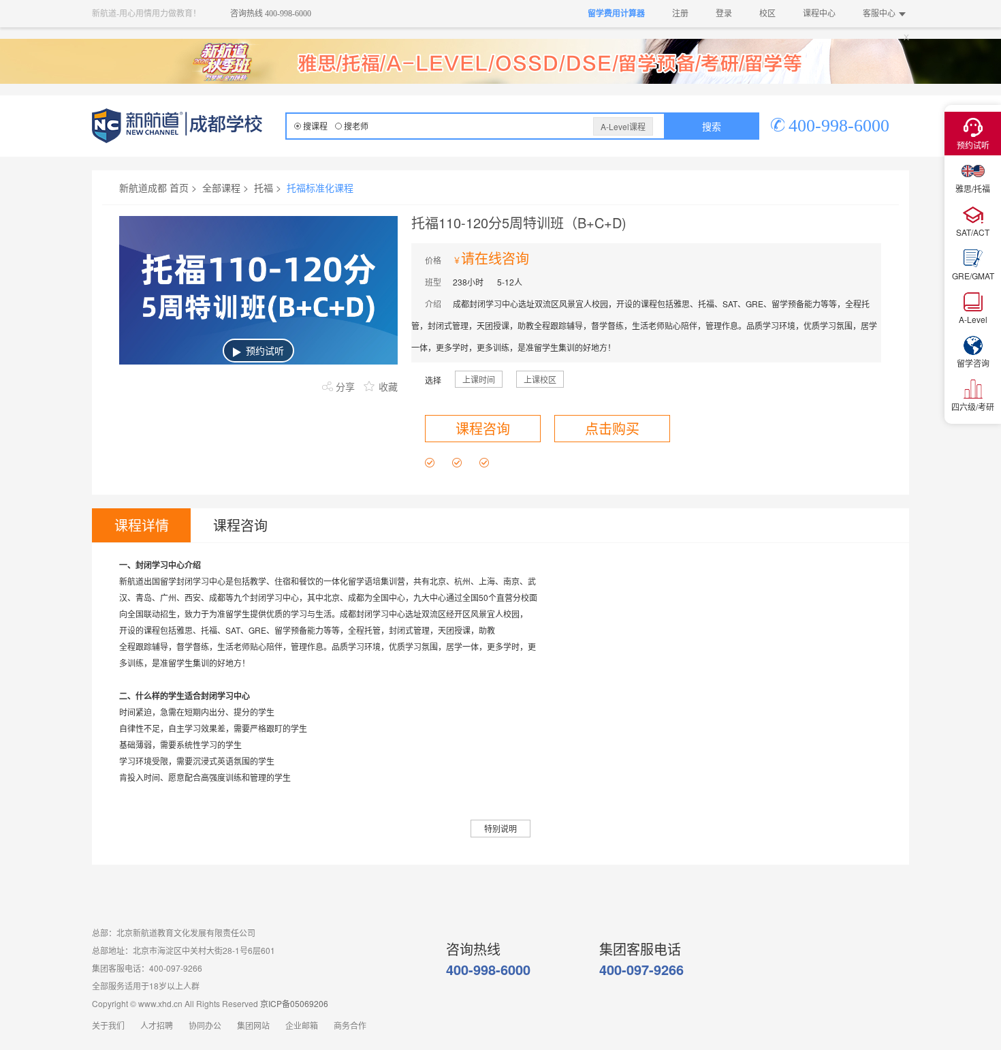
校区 (767, 13)
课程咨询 (483, 428)
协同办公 (205, 1026)
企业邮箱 (301, 1026)
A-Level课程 (623, 126)
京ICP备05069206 (294, 1003)
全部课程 (221, 187)
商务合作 (350, 1026)
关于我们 (108, 1026)
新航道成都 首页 (154, 187)
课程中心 (819, 13)
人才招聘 (156, 1026)
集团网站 (253, 1026)
